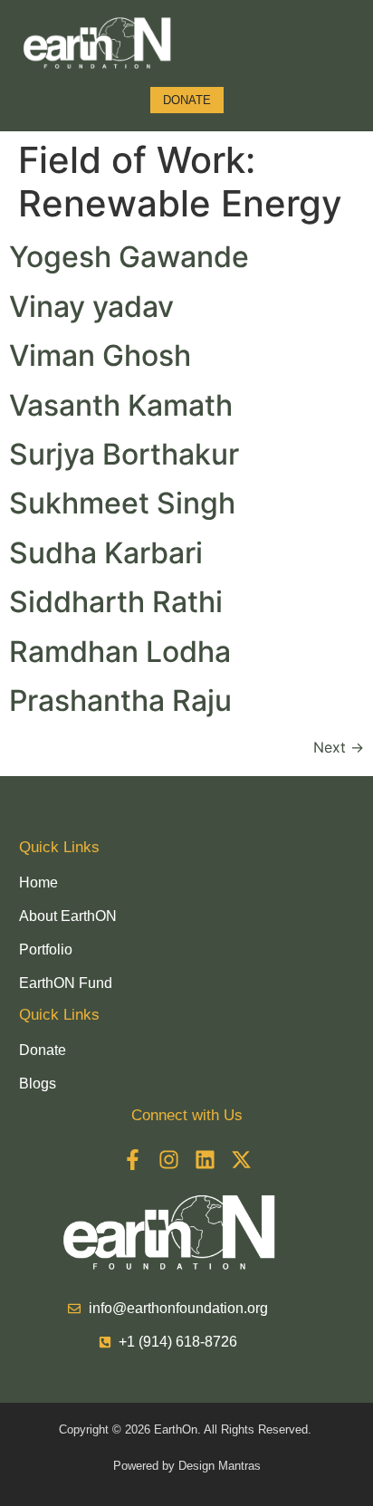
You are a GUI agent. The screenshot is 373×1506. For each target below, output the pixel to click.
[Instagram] (168, 1159)
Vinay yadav (91, 306)
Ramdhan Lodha (120, 651)
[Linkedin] (205, 1159)
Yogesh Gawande (129, 256)
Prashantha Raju (120, 700)
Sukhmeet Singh (122, 503)
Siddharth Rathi (116, 601)
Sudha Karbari (106, 553)
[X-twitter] (241, 1159)
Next (338, 747)
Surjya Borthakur (124, 454)
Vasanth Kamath (121, 405)
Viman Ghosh (100, 355)
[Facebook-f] (132, 1159)
